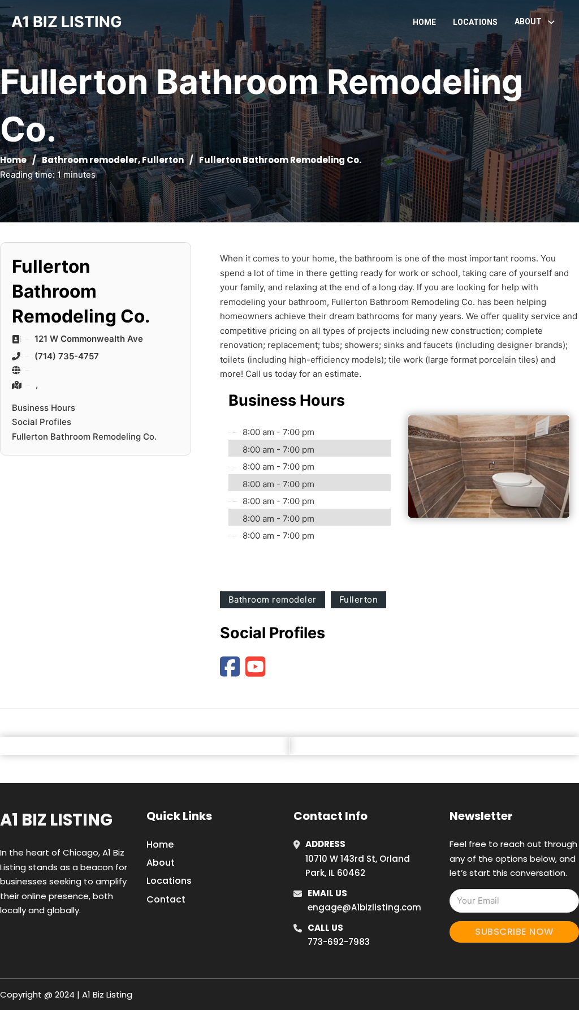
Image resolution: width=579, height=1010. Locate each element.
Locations (475, 22)
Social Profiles (41, 421)
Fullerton (163, 160)
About (160, 862)
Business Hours (43, 407)
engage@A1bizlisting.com (364, 907)
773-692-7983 (339, 942)
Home (424, 22)
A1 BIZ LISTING (66, 21)
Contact (165, 899)
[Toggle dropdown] (551, 22)
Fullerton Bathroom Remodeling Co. (84, 436)
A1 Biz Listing (56, 820)
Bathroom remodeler (90, 160)
